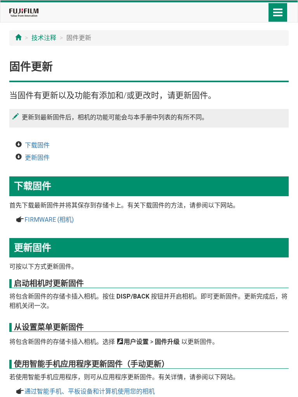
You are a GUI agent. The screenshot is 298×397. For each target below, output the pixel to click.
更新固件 (37, 157)
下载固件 (37, 145)
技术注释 (43, 37)
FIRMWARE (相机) (49, 219)
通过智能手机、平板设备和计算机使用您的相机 (89, 391)
